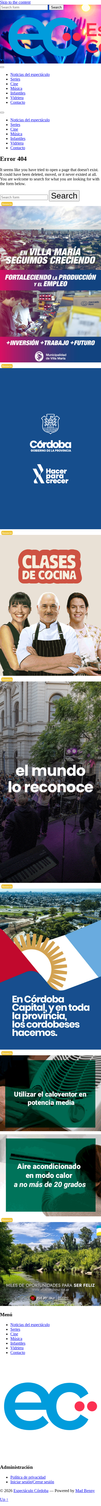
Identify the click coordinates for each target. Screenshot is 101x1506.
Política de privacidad (28, 1477)
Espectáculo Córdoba (30, 1490)
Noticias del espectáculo (30, 74)
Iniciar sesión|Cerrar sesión (32, 1482)
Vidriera (17, 98)
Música (16, 88)
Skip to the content (15, 2)
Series (15, 79)
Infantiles (17, 93)
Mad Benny (85, 1490)
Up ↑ (4, 1499)
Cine (14, 84)
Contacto (17, 102)
